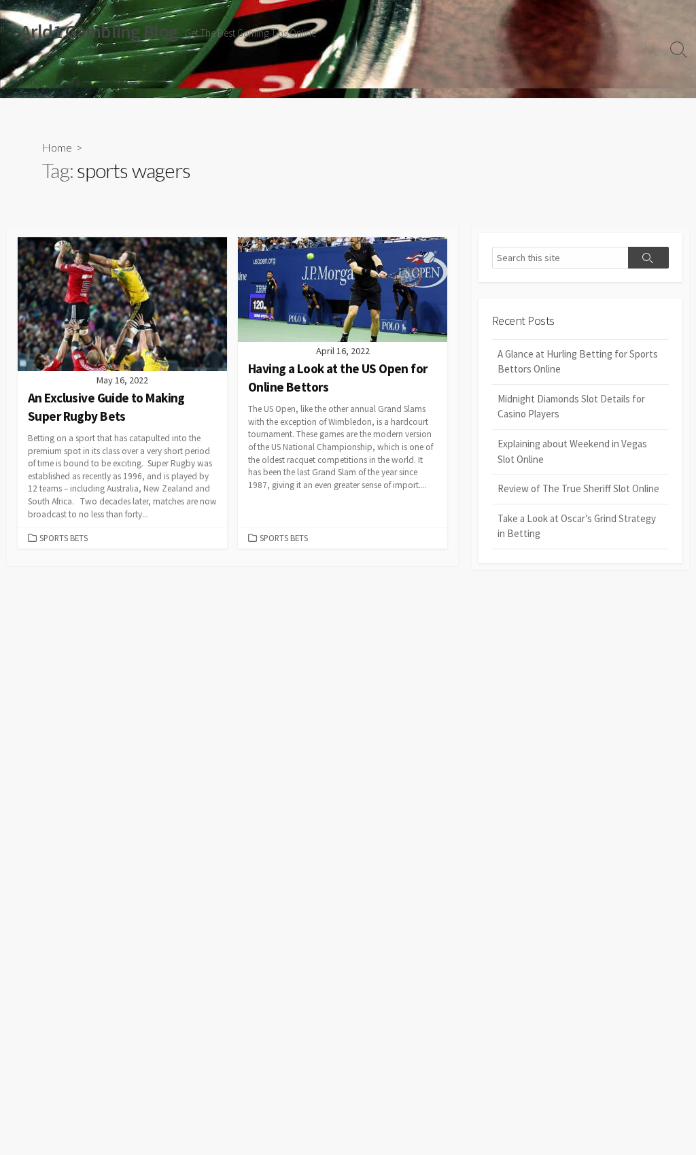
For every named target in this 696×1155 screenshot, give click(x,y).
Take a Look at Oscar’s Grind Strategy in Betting (577, 526)
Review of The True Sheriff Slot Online (578, 488)
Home (28, 81)
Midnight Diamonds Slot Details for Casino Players (571, 406)
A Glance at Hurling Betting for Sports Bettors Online (578, 361)
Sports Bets (130, 81)
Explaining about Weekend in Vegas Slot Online (572, 451)
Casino (73, 81)
